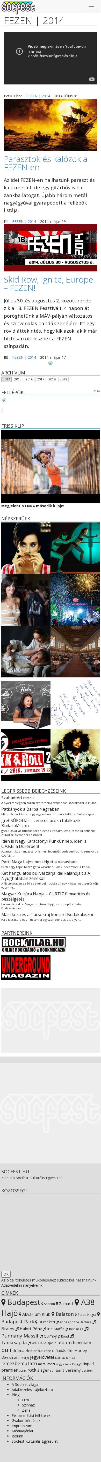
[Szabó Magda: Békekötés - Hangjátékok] (75, 702)
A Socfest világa (25, 1384)
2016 (29, 379)
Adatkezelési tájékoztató (32, 1389)
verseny (73, 1370)
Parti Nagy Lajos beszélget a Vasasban (39, 862)
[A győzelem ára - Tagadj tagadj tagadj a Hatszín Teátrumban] (75, 547)
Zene (26, 1410)
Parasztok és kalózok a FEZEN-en (46, 163)
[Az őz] (26, 651)
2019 (63, 379)
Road (64, 1336)
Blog (15, 1394)
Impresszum (22, 1425)
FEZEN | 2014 (38, 95)
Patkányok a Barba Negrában (30, 809)
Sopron (49, 1304)
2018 (52, 379)
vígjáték (87, 1370)
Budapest (22, 1302)
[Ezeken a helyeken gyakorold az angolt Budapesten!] (26, 702)
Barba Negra (86, 1314)
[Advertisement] (50, 1020)
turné (60, 1370)
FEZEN (18, 20)
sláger (43, 1370)
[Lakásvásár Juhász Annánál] (26, 599)
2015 (17, 379)
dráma (18, 1350)
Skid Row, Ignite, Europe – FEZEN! (48, 283)
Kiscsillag (75, 1329)
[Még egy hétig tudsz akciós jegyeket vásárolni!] (26, 754)
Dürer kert (46, 1321)
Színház (28, 1405)
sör (52, 1370)
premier (9, 1370)
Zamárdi (66, 1303)
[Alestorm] (13, 399)
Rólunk (17, 1436)
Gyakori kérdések (26, 1420)
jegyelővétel (42, 1357)
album (64, 1342)
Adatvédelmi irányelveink (21, 1285)
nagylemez (63, 1364)
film (70, 1350)
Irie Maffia (55, 1328)
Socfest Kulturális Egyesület (35, 1441)
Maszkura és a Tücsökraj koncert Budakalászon (48, 914)
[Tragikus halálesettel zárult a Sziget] (75, 599)
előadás (59, 1350)
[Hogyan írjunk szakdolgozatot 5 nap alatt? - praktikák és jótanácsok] (75, 651)
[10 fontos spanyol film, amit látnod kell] (26, 547)
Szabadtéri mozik (18, 798)
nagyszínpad (83, 1363)
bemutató (82, 1343)
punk (22, 1370)
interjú (24, 1357)
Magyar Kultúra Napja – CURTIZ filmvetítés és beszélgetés (45, 896)
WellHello (38, 1343)
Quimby (50, 1336)
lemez (70, 1357)
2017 (40, 379)
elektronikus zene (38, 1351)
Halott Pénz (30, 1329)
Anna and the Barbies (75, 1322)
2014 (6, 379)
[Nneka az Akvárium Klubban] (75, 754)
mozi (51, 1364)
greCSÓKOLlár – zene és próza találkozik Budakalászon (41, 823)
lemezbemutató (19, 1363)
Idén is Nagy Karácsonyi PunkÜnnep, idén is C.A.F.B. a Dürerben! (43, 843)
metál (42, 1364)
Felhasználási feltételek (31, 1415)
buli (6, 1350)
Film (25, 1399)
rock (31, 1370)
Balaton (64, 1314)
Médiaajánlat (22, 1430)
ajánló (51, 1343)
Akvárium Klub (36, 1314)
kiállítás (60, 1357)
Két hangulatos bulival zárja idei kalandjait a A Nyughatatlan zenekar (45, 875)
